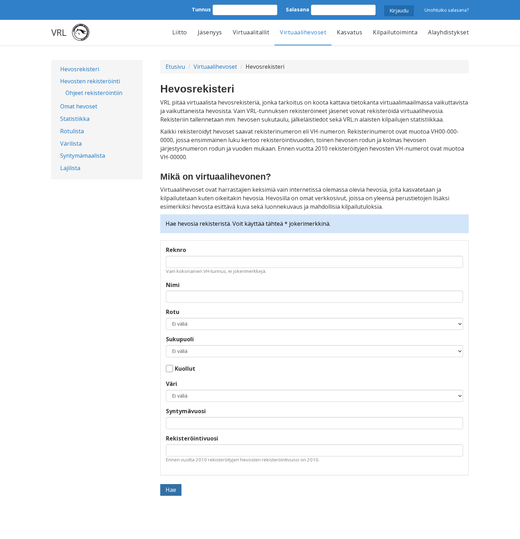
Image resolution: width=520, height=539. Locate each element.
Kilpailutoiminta (395, 32)
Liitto (179, 32)
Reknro (176, 250)
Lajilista (70, 168)
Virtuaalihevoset (303, 32)
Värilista (71, 143)
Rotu (172, 312)
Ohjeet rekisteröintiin (93, 93)
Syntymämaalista (82, 155)
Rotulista (72, 131)
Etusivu (175, 67)
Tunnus (201, 9)
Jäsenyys (210, 32)
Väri (171, 384)
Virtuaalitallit (251, 32)
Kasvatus (349, 32)
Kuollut (185, 368)
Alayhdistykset (448, 32)
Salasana (297, 9)
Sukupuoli (180, 339)
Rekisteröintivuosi (192, 438)
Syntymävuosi (186, 411)
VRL (59, 32)
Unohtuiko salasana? (446, 10)
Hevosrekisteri (79, 69)
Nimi (173, 285)
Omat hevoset (78, 106)
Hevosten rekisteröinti (90, 81)
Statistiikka (74, 119)
